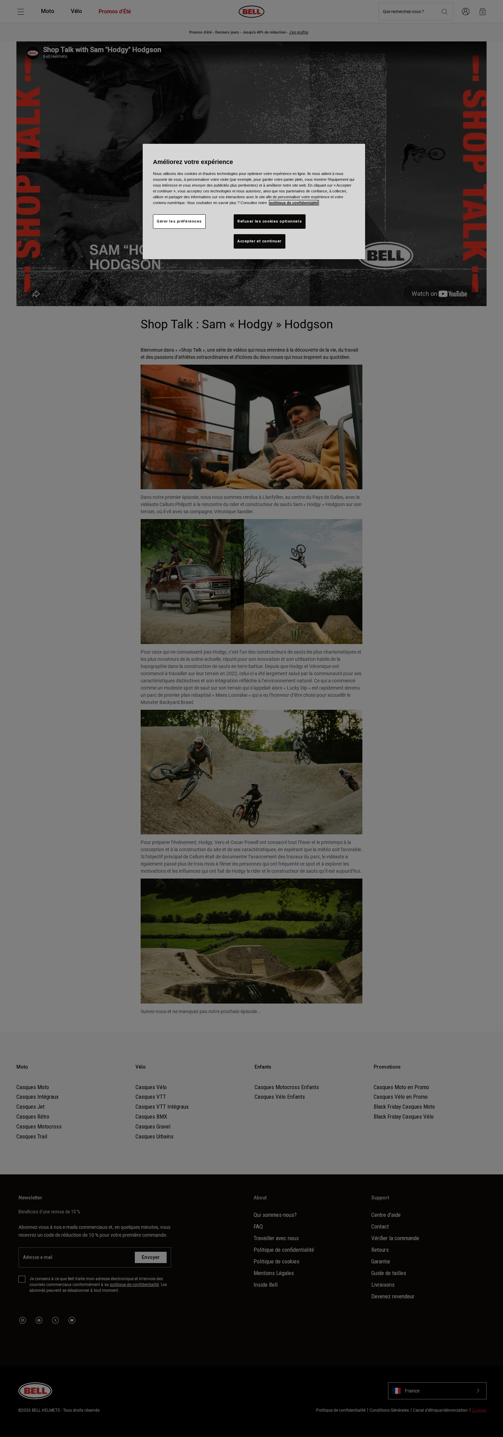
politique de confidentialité (294, 203)
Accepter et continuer (259, 241)
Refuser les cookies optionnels (269, 221)
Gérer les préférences (179, 221)
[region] (254, 201)
